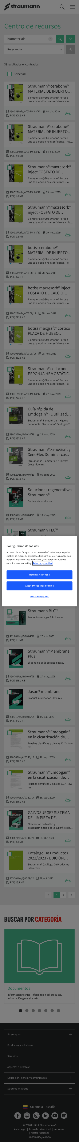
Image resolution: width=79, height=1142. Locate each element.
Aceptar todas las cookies (39, 586)
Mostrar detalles (39, 596)
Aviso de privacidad (42, 563)
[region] (39, 571)
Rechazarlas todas (39, 575)
